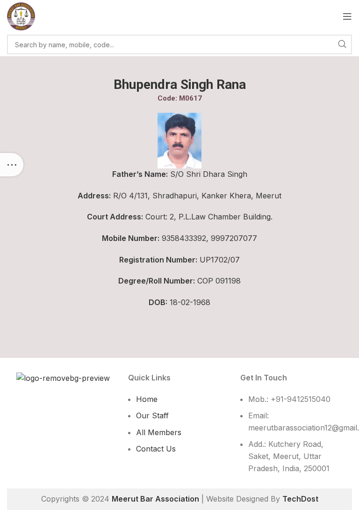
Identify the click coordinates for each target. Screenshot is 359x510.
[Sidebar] (11, 164)
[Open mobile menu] (347, 16)
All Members (158, 432)
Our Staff (152, 415)
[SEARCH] (342, 44)
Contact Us (156, 448)
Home (147, 399)
